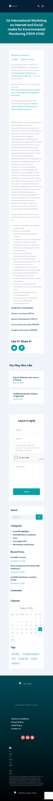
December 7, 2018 (17, 572)
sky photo (15, 663)
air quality (15, 654)
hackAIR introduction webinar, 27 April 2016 (25, 395)
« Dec (12, 640)
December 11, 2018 (18, 561)
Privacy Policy (17, 722)
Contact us (16, 728)
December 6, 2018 (17, 583)
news (15, 538)
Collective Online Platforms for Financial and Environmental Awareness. (24, 106)
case (13, 659)
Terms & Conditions (20, 719)
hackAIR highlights (21, 531)
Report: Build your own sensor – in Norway (26, 378)
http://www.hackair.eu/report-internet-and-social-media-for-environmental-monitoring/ (26, 92)
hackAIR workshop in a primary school (23, 578)
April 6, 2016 (18, 399)
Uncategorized (19, 541)
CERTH (21, 67)
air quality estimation (31, 654)
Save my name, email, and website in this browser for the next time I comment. (27, 447)
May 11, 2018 (18, 383)
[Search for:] (26, 517)
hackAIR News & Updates (24, 534)
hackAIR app (23, 659)
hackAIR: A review (18, 557)
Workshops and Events (20, 55)
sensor (34, 659)
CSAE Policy (16, 725)
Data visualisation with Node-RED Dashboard (25, 567)
